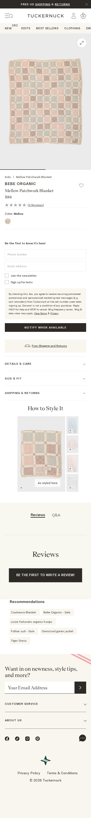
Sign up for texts (22, 282)
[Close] (86, 4)
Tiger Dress (19, 640)
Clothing (72, 28)
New (8, 28)
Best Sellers (47, 28)
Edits (25, 28)
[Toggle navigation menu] (9, 16)
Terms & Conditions (62, 773)
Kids (8, 177)
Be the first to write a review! (45, 575)
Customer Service (21, 704)
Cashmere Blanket (23, 612)
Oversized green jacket (57, 631)
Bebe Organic (20, 183)
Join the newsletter (24, 275)
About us (13, 720)
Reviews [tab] (38, 514)
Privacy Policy (28, 773)
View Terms (40, 313)
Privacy (54, 313)
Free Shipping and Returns (49, 346)
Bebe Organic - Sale (57, 612)
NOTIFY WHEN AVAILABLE (45, 327)
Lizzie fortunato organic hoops (31, 622)
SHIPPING (42, 4)
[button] (83, 183)
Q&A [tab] (56, 515)
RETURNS (62, 4)
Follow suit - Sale (22, 631)
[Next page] (81, 408)
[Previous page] (75, 408)
